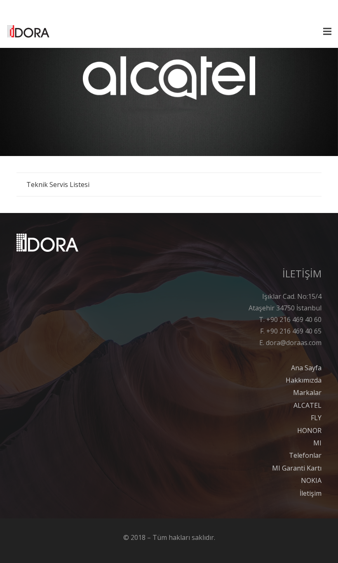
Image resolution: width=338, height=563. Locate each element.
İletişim (311, 493)
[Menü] (327, 31)
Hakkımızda (304, 380)
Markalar (307, 392)
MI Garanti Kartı (297, 468)
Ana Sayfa (306, 367)
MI (317, 442)
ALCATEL (307, 405)
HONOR (309, 430)
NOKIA (311, 480)
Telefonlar (305, 455)
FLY (316, 417)
